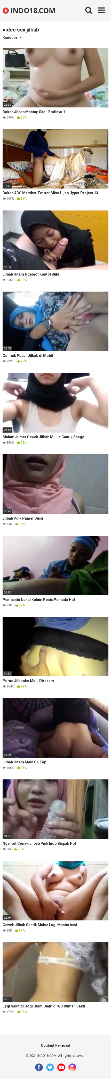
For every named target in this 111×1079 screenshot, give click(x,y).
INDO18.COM (32, 10)
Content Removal (55, 1045)
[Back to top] (101, 1068)
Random (10, 37)
